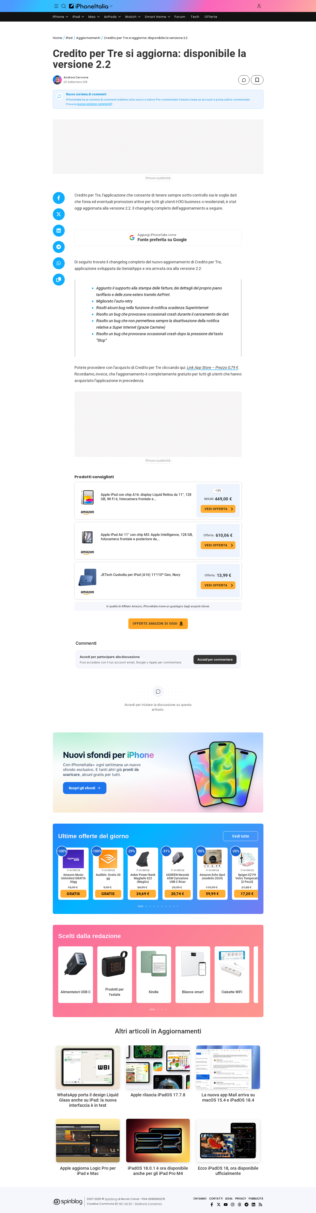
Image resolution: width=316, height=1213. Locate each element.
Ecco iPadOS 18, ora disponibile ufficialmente (228, 1171)
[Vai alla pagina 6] (162, 906)
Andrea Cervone (76, 77)
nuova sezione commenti (94, 104)
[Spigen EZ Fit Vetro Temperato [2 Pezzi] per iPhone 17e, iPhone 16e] (247, 859)
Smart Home (155, 17)
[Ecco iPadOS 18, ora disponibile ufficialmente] (228, 1140)
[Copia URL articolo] (59, 280)
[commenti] (244, 79)
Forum (180, 17)
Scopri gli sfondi (82, 788)
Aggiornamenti (88, 38)
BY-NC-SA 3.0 (123, 1204)
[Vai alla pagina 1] (140, 906)
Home (57, 38)
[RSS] (260, 1204)
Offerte (211, 17)
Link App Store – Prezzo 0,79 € (212, 367)
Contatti (216, 1198)
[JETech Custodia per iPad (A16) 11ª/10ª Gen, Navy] (87, 577)
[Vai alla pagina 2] (146, 906)
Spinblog (111, 1199)
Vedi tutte (240, 836)
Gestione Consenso (148, 1204)
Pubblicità (256, 1198)
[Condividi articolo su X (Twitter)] (59, 214)
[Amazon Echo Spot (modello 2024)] (212, 859)
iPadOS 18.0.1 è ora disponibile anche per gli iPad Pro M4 (158, 1171)
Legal (229, 1198)
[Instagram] (232, 1204)
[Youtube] (225, 1204)
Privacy (240, 1198)
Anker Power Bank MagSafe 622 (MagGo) (142, 878)
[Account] (259, 6)
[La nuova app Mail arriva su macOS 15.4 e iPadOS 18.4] (228, 1067)
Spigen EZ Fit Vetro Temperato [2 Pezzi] (247, 878)
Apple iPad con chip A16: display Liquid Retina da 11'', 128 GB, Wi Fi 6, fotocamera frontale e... (146, 497)
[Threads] (239, 1204)
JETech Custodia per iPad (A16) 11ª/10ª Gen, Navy (140, 575)
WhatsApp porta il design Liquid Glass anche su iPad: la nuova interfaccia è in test (87, 1100)
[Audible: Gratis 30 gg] (108, 859)
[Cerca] (63, 6)
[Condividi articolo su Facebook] (59, 198)
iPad (76, 17)
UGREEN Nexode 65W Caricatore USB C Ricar (177, 878)
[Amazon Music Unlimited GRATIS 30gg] (73, 859)
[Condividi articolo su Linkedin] (59, 231)
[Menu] (56, 6)
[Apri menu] (111, 6)
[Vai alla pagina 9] (174, 906)
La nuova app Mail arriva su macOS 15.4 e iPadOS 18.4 (228, 1097)
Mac (92, 17)
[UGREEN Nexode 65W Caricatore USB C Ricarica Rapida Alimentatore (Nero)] (178, 859)
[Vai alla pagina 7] (166, 906)
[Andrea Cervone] (57, 79)
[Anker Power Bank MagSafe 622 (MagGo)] (143, 859)
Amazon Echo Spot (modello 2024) (212, 876)
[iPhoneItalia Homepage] (88, 6)
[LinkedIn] (253, 1204)
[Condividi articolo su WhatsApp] (59, 263)
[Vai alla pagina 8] (170, 906)
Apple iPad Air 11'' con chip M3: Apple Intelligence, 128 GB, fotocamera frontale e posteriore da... (147, 537)
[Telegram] (246, 1204)
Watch (131, 17)
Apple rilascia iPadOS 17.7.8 (158, 1094)
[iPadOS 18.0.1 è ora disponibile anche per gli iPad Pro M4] (158, 1140)
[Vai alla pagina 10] (178, 906)
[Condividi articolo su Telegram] (59, 247)
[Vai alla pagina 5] (158, 906)
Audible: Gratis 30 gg (108, 876)
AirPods (110, 17)
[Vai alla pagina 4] (154, 906)
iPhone (58, 17)
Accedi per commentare (215, 659)
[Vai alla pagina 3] (150, 906)
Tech (195, 17)
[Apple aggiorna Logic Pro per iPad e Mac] (88, 1140)
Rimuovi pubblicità (158, 178)
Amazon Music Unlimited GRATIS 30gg (73, 878)
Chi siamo (200, 1198)
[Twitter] (219, 1204)
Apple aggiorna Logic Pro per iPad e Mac (88, 1171)
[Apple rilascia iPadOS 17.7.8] (158, 1067)
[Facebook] (212, 1204)
